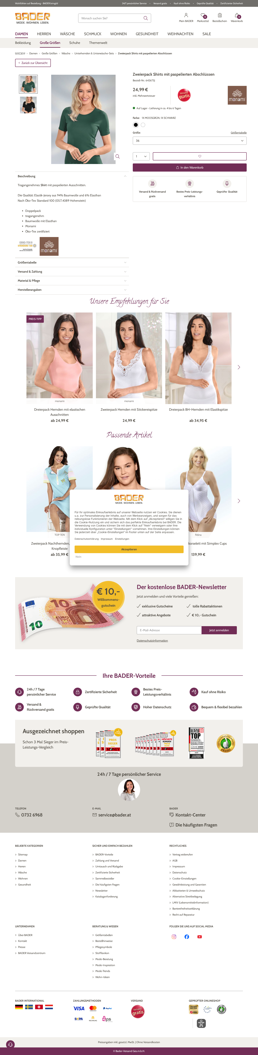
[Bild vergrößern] (117, 156)
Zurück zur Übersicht (34, 63)
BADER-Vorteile (104, 854)
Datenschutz (179, 872)
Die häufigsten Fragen (107, 884)
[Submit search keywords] (146, 18)
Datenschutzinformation (152, 640)
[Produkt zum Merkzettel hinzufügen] (200, 156)
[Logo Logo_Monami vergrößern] (237, 95)
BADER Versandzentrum (31, 953)
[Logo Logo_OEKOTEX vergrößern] (27, 246)
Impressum (178, 866)
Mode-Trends (102, 971)
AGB (174, 860)
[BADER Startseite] (32, 18)
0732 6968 (32, 815)
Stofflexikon (102, 953)
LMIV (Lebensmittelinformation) (190, 902)
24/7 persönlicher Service (134, 3)
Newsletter (101, 890)
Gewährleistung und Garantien (189, 884)
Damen (22, 860)
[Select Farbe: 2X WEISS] (143, 125)
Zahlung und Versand (107, 860)
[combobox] (114, 18)
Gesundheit (24, 884)
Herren (22, 866)
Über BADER (25, 935)
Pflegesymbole (103, 947)
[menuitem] (21, 34)
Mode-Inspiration (105, 965)
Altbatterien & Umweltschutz (188, 890)
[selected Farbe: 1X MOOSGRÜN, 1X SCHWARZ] (136, 125)
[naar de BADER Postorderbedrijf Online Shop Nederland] (49, 1007)
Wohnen (23, 878)
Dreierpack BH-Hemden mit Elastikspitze (198, 409)
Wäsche (22, 872)
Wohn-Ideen (102, 977)
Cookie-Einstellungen (184, 878)
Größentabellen (104, 935)
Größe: (137, 132)
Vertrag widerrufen (182, 854)
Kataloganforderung (106, 896)
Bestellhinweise (104, 941)
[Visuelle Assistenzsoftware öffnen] (199, 1023)
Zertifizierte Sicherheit (107, 872)
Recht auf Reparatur (183, 914)
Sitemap (23, 854)
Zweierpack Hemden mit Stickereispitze (129, 409)
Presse (21, 947)
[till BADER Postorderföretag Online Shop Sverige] (29, 1007)
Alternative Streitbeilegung (187, 896)
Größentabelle (239, 132)
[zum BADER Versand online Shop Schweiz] (39, 1007)
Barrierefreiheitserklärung (186, 908)
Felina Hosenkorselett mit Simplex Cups (198, 543)
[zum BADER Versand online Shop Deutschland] (19, 1007)
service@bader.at (114, 815)
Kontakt (22, 941)
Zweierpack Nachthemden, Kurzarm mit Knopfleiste (59, 546)
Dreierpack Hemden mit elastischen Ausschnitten (59, 412)
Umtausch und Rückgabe (109, 866)
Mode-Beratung (104, 959)
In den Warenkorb (192, 167)
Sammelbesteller (104, 878)
